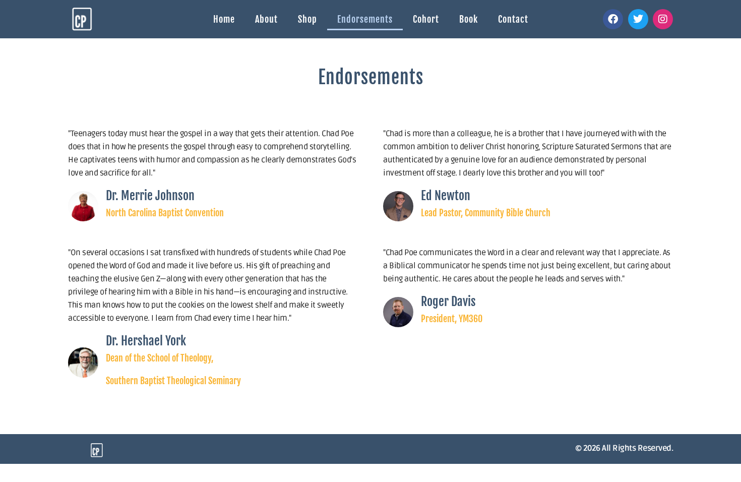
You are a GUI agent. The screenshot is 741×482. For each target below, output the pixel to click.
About (266, 19)
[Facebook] (613, 19)
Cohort (426, 19)
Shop (307, 19)
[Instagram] (663, 19)
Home (224, 19)
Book (468, 19)
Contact (513, 19)
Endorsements (365, 19)
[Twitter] (638, 19)
